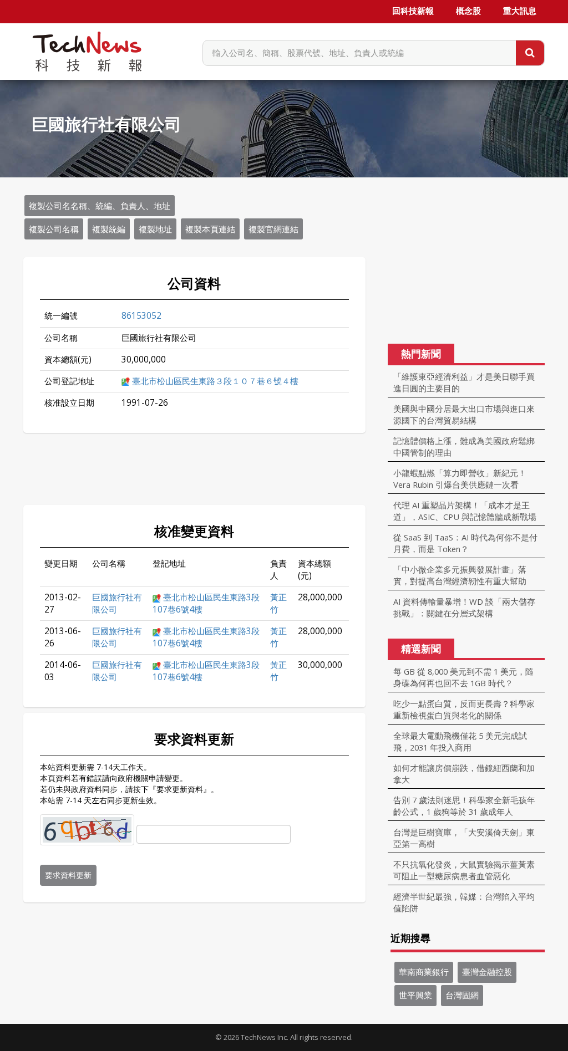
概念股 (468, 11)
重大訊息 (519, 11)
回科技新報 (413, 11)
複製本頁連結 (210, 228)
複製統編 (108, 228)
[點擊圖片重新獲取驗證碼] (87, 829)
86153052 (141, 316)
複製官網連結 (273, 228)
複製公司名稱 (54, 228)
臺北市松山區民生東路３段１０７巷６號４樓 (215, 381)
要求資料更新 (68, 875)
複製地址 (155, 228)
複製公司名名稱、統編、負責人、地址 (99, 205)
